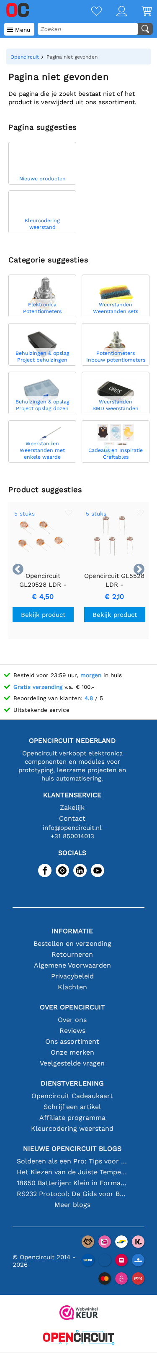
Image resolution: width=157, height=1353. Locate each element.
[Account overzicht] (114, 12)
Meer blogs (72, 1205)
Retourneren (72, 954)
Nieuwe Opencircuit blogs (72, 1149)
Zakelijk (72, 807)
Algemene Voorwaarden (72, 965)
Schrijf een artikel (72, 1107)
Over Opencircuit (72, 1007)
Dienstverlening (72, 1083)
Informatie (72, 931)
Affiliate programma (72, 1118)
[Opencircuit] (78, 1338)
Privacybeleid (72, 976)
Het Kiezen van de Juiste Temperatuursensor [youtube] (72, 1172)
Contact (72, 818)
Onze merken (72, 1052)
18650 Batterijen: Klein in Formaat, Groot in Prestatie (72, 1183)
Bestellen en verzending (72, 943)
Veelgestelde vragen (72, 1063)
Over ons (72, 1020)
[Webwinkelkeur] (78, 1313)
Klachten (72, 987)
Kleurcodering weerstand (72, 1128)
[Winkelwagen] (139, 12)
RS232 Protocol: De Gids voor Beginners (72, 1194)
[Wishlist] (89, 12)
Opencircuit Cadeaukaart (72, 1096)
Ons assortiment (72, 1041)
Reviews (72, 1031)
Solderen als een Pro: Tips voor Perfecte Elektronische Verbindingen (72, 1161)
